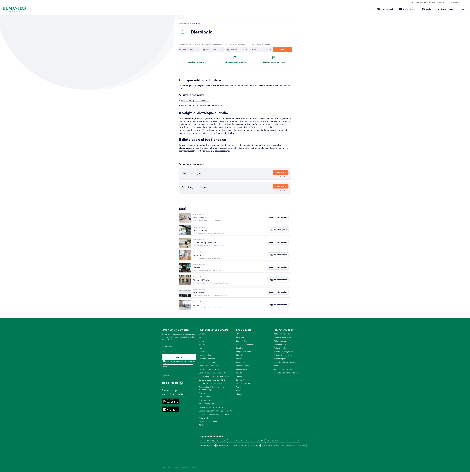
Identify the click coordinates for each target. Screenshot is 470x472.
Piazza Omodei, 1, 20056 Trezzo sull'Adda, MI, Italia (211, 283)
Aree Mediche (188, 23)
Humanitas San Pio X (258, 441)
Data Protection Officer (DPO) (211, 407)
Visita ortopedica (280, 348)
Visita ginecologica (281, 341)
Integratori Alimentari (244, 351)
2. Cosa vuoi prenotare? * (212, 45)
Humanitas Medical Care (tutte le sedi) (212, 441)
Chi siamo (203, 334)
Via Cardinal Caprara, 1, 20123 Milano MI (208, 221)
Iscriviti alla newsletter (419, 2)
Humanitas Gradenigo (239, 445)
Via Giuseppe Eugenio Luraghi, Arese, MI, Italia (210, 308)
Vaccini (239, 390)
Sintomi (239, 376)
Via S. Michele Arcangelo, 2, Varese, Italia (208, 270)
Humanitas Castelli (293, 441)
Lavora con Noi (205, 355)
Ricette (239, 373)
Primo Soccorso (242, 366)
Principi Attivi (241, 369)
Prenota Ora (281, 172)
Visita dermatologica (282, 334)
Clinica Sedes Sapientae (270, 445)
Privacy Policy (204, 400)
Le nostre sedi (387, 9)
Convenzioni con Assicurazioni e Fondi (214, 376)
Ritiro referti (203, 418)
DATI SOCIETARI (190, 467)
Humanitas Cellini (223, 445)
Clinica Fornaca (254, 445)
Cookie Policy (204, 397)
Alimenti (239, 334)
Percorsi (202, 344)
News (463, 9)
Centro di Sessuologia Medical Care (213, 373)
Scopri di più (280, 176)
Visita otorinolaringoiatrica (284, 351)
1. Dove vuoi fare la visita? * (189, 45)
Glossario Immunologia (245, 344)
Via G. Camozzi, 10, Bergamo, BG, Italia (207, 258)
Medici (428, 9)
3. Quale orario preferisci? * (236, 45)
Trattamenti (240, 387)
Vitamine (239, 394)
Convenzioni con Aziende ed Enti (212, 380)
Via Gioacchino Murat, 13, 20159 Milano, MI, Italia (211, 295)
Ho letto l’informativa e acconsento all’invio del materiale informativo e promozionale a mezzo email (179, 363)
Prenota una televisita (438, 2)
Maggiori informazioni (278, 217)
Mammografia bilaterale (283, 369)
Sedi (200, 337)
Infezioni (239, 348)
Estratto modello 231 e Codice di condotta (216, 411)
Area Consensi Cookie (207, 404)
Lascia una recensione (208, 421)
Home (180, 23)
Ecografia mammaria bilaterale (286, 373)
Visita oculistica (280, 344)
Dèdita (201, 425)
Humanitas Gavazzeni (207, 445)
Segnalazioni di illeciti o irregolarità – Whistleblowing (213, 388)
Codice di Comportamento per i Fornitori (215, 414)
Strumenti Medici (243, 383)
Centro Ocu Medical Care (209, 369)
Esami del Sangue (243, 341)
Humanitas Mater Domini (276, 441)
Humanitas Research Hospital (238, 441)
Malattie (239, 355)
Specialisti (240, 380)
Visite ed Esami (409, 9)
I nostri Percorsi (448, 9)
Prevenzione (241, 362)
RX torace (277, 366)
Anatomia (240, 337)
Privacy (202, 393)
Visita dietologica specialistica (195, 100)
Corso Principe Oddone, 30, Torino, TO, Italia (209, 245)
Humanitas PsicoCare (207, 362)
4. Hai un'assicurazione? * (259, 45)
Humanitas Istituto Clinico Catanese (294, 445)
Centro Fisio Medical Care (209, 366)
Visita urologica (280, 359)
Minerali (239, 359)
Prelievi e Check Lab (207, 359)
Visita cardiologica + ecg (283, 337)
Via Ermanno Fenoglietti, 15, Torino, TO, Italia (209, 233)
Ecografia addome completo (285, 362)
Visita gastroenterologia (283, 355)
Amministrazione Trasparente (210, 383)
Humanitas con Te (455, 2)
